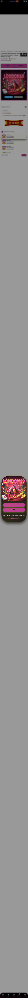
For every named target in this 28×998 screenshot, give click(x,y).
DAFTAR (14, 509)
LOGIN (14, 504)
